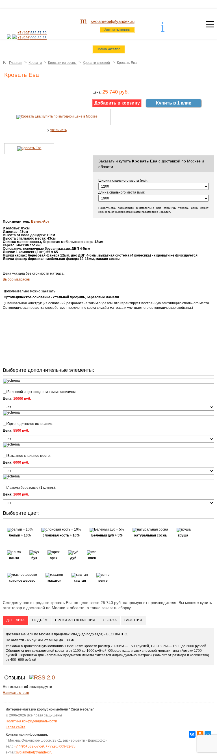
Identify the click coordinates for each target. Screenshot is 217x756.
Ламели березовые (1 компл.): (31, 487)
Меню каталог (108, 49)
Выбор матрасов (17, 279)
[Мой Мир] (208, 734)
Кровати (35, 63)
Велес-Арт (40, 221)
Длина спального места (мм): (121, 192)
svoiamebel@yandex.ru (112, 21)
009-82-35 (60, 746)
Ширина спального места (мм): (122, 181)
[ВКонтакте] (192, 734)
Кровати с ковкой (96, 63)
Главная (15, 63)
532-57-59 (29, 746)
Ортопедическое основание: (29, 423)
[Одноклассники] (200, 734)
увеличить (58, 130)
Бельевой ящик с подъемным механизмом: (41, 392)
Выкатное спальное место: (28, 455)
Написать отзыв (16, 693)
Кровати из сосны (62, 63)
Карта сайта (15, 727)
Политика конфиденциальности (31, 721)
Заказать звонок (117, 30)
